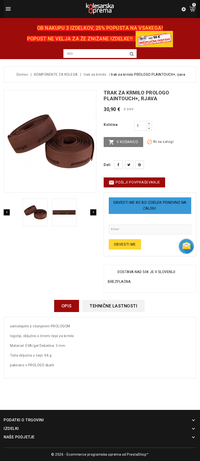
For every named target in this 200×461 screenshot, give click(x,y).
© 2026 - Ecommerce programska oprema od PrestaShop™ (100, 454)
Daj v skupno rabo (118, 164)
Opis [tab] (66, 305)
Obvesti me (125, 244)
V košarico (123, 142)
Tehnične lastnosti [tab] (113, 305)
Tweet (129, 164)
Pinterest (139, 164)
